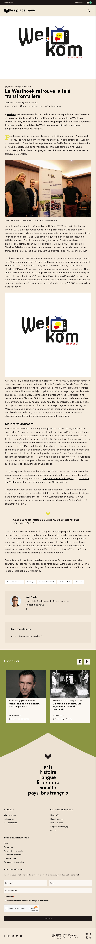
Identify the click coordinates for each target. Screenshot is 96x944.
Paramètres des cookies (14, 862)
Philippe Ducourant (46, 582)
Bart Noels (12, 103)
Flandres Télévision (14, 582)
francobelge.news (35, 604)
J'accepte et (27, 901)
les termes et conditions (20, 901)
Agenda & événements (13, 851)
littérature (48, 782)
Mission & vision (56, 823)
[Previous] (79, 662)
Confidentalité (10, 858)
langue (48, 777)
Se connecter (79, 3)
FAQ (6, 843)
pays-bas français (48, 793)
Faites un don (9, 819)
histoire (48, 772)
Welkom (11, 114)
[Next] (87, 662)
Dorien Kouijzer (58, 715)
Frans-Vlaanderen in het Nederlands (45, 481)
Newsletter (8, 3)
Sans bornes (56, 106)
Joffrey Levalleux (15, 715)
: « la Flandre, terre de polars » (24, 705)
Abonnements (10, 815)
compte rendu (76, 700)
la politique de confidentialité (39, 901)
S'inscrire (48, 919)
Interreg (30, 582)
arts (48, 767)
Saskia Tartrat (65, 582)
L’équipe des (59, 826)
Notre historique (57, 819)
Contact (53, 830)
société (48, 787)
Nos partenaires (10, 823)
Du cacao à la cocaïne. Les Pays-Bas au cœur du (67, 706)
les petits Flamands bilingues (58, 478)
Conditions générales (13, 854)
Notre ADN (54, 815)
